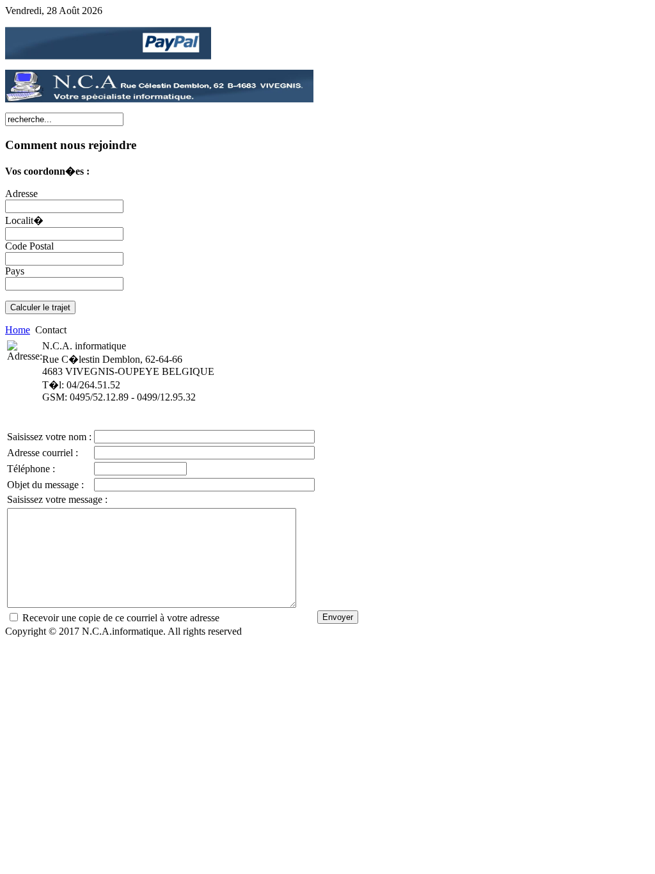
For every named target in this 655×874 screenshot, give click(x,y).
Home (17, 329)
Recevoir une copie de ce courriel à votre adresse (120, 617)
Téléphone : (31, 468)
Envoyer (337, 617)
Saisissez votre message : (57, 499)
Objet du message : (45, 484)
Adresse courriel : (42, 452)
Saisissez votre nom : (49, 436)
